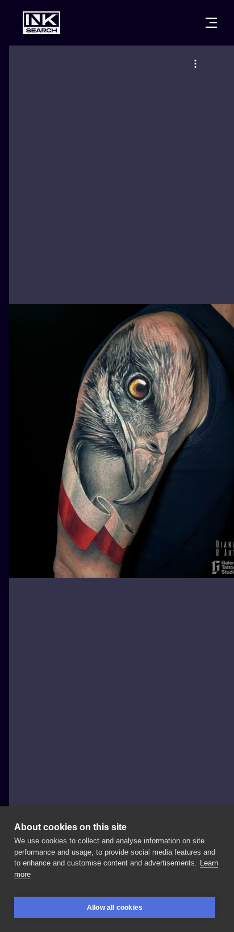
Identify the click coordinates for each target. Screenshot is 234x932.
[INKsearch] (41, 22)
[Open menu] (211, 22)
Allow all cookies (115, 908)
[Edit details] (195, 63)
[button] (195, 63)
